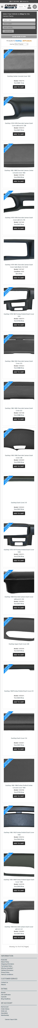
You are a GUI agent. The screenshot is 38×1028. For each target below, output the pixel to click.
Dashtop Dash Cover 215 (19, 502)
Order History (5, 1009)
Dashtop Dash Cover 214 (19, 738)
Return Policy (5, 962)
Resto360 (4, 960)
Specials (3, 997)
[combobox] (19, 20)
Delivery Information (7, 970)
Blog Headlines (5, 999)
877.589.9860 (15, 1)
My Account (4, 1007)
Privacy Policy (5, 972)
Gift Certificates (6, 994)
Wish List (4, 1011)
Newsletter (4, 1013)
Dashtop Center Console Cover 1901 (19, 76)
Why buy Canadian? (7, 968)
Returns (3, 984)
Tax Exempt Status (6, 966)
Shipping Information (7, 964)
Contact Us (25, 1)
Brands (3, 992)
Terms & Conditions (7, 974)
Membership (5, 1015)
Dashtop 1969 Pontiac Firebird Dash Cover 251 (19, 691)
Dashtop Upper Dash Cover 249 (19, 644)
